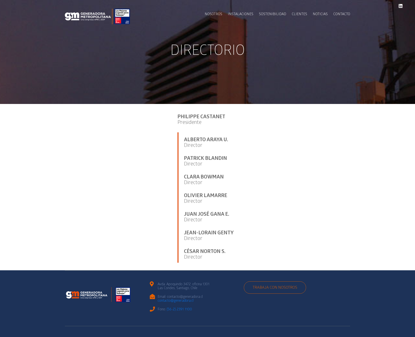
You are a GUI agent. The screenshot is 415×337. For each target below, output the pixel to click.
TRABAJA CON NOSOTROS (275, 288)
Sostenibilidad (272, 14)
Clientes (299, 14)
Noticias (320, 14)
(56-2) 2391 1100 (179, 310)
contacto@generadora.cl (175, 301)
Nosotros (213, 14)
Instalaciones (240, 14)
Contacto (341, 14)
